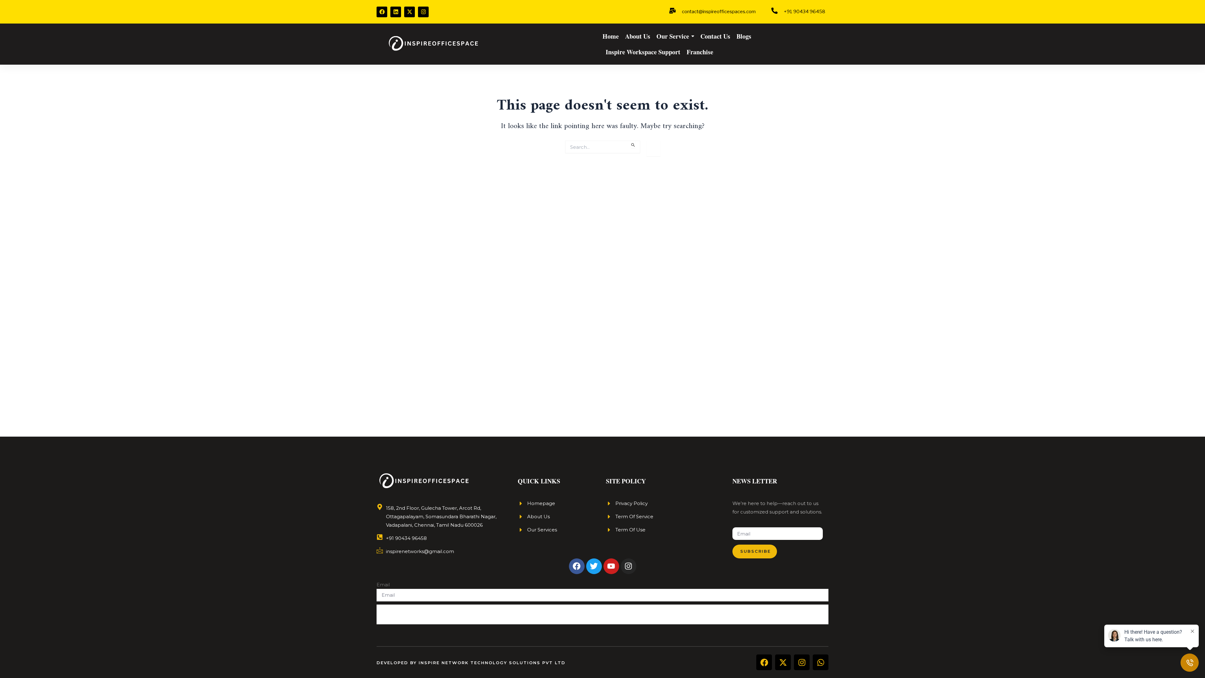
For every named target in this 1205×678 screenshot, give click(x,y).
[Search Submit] (633, 144)
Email (383, 585)
